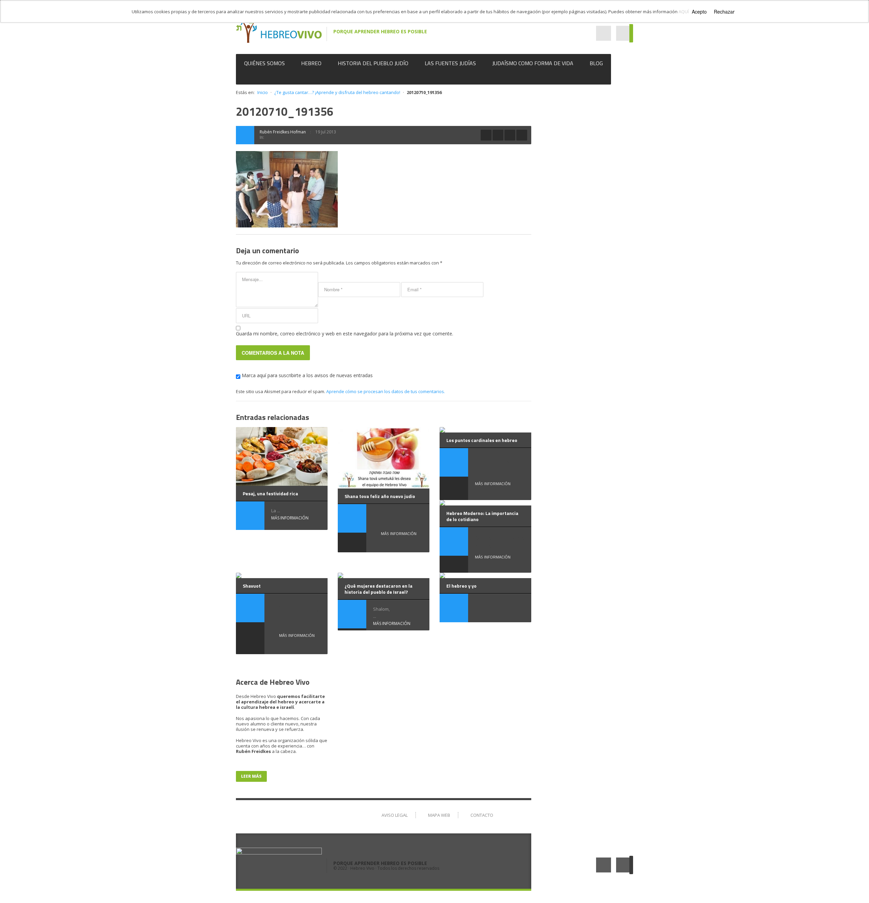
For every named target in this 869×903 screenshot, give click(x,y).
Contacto (481, 815)
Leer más (251, 776)
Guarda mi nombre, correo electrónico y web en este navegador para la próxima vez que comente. (344, 333)
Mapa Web (439, 815)
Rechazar (724, 11)
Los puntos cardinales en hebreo (481, 440)
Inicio (262, 92)
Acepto (699, 11)
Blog (596, 63)
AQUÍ (684, 11)
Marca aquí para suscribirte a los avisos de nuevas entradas (306, 375)
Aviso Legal (395, 815)
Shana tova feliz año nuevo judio (380, 496)
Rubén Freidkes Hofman (283, 132)
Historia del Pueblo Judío (373, 63)
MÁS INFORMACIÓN (290, 518)
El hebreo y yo (461, 585)
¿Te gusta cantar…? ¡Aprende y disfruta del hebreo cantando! (337, 92)
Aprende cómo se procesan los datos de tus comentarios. (385, 391)
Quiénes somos (264, 63)
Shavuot (252, 585)
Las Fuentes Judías (450, 63)
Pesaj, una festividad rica (270, 493)
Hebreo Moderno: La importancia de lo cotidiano (482, 516)
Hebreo (311, 63)
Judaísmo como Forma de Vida (532, 63)
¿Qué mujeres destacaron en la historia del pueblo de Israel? (378, 588)
